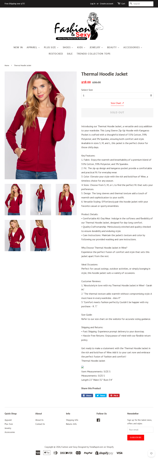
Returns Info (71, 424)
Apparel (32, 47)
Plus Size (50, 47)
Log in (92, 4)
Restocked (56, 54)
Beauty (112, 47)
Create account (106, 4)
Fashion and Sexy (69, 447)
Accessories (132, 47)
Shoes (67, 47)
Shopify (110, 447)
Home (7, 66)
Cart (123, 4)
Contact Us (40, 424)
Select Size (87, 89)
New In (18, 47)
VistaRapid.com (96, 447)
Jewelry (95, 47)
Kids (80, 47)
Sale (70, 54)
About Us (39, 420)
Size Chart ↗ (117, 103)
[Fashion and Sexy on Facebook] (98, 420)
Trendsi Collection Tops (93, 54)
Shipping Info (72, 420)
